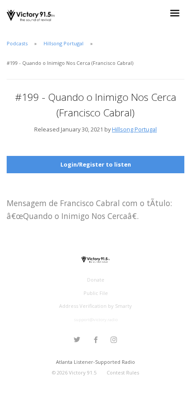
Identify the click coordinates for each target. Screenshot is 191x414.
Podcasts (17, 43)
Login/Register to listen (95, 164)
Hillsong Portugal (64, 43)
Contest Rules (123, 372)
